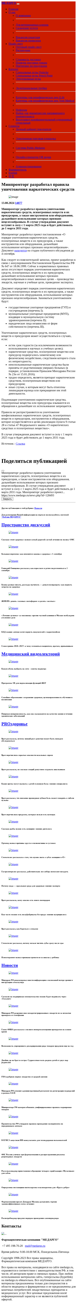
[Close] (2, 470)
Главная (13, 9)
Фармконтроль (18, 169)
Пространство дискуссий (25, 524)
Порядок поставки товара (31, 62)
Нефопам (21, 109)
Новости (38, 508)
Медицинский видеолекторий (30, 654)
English (13, 172)
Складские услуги (27, 28)
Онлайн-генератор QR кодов (33, 157)
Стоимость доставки (28, 59)
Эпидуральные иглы (28, 78)
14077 (18, 202)
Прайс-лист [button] (16, 43)
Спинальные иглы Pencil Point (34, 75)
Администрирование (29, 166)
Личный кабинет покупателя (33, 129)
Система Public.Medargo (30, 147)
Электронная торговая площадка (36, 138)
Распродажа (23, 50)
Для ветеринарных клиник (32, 24)
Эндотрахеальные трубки (31, 88)
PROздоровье (14, 723)
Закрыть (7, 499)
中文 (11, 176)
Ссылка (20, 443)
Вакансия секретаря (28, 37)
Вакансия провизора (28, 40)
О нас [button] (12, 12)
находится (20, 250)
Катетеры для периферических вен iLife (40, 97)
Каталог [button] (13, 69)
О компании (23, 15)
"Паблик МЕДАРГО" (11, 517)
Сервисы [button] (14, 126)
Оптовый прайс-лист (29, 46)
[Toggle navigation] (18, 3)
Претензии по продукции (31, 65)
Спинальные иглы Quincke (32, 72)
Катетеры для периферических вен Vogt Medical (45, 100)
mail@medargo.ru (35, 1245)
